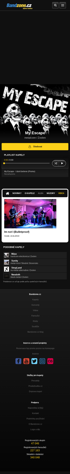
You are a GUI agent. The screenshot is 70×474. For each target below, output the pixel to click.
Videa (61, 193)
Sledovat (37, 146)
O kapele (30, 193)
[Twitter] (34, 361)
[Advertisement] (35, 47)
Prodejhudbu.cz (35, 386)
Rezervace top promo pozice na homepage (35, 348)
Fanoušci (35, 316)
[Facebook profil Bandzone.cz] (18, 361)
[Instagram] (42, 361)
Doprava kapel (35, 391)
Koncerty (35, 305)
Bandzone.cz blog (35, 332)
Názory (51, 193)
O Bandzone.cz (35, 424)
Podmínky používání (35, 419)
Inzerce (35, 354)
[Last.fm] (50, 361)
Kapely (35, 299)
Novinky (17, 193)
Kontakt (35, 413)
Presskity (35, 381)
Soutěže (35, 326)
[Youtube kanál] (26, 361)
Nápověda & (35, 408)
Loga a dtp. (35, 429)
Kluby (35, 321)
